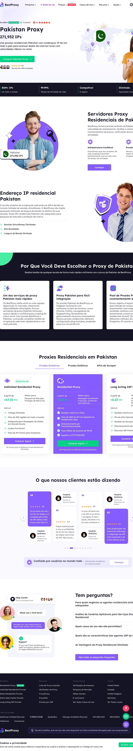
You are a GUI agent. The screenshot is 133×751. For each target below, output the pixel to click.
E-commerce (78, 698)
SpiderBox (52, 717)
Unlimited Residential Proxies (13, 689)
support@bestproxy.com (32, 649)
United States (113, 685)
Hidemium (4, 721)
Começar (119, 562)
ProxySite (43, 698)
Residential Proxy (8, 685)
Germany (111, 698)
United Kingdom (114, 694)
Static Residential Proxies (11, 694)
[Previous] (23, 517)
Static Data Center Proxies (11, 698)
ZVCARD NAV (99, 717)
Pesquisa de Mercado (82, 689)
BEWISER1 (115, 717)
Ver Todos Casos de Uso (83, 702)
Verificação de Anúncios (83, 685)
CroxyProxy (44, 694)
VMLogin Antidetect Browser (75, 717)
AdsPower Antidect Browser (12, 717)
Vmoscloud (19, 721)
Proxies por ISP (46, 702)
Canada (110, 689)
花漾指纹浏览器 (36, 717)
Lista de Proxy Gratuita (49, 685)
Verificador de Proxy (48, 689)
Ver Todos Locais (114, 702)
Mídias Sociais (79, 694)
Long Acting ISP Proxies (10, 702)
